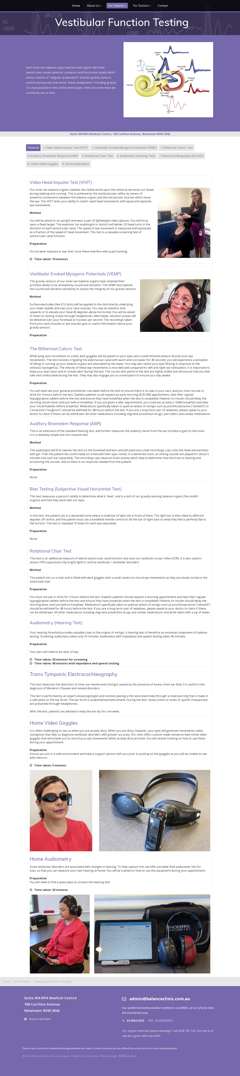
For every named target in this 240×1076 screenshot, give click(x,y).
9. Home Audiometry (75, 164)
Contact (163, 6)
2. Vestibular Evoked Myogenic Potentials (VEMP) (124, 148)
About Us (93, 6)
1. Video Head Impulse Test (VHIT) (65, 148)
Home (76, 6)
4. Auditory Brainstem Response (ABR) (53, 156)
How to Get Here (40, 1019)
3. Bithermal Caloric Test (177, 148)
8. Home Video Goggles (43, 164)
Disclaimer (92, 1056)
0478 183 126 (186, 1031)
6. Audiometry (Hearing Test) (136, 156)
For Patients (116, 6)
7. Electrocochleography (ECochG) (181, 156)
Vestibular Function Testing (52, 981)
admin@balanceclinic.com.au (159, 998)
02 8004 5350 (135, 1021)
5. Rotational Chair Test (97, 156)
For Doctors (141, 6)
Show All (33, 148)
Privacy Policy (78, 1056)
